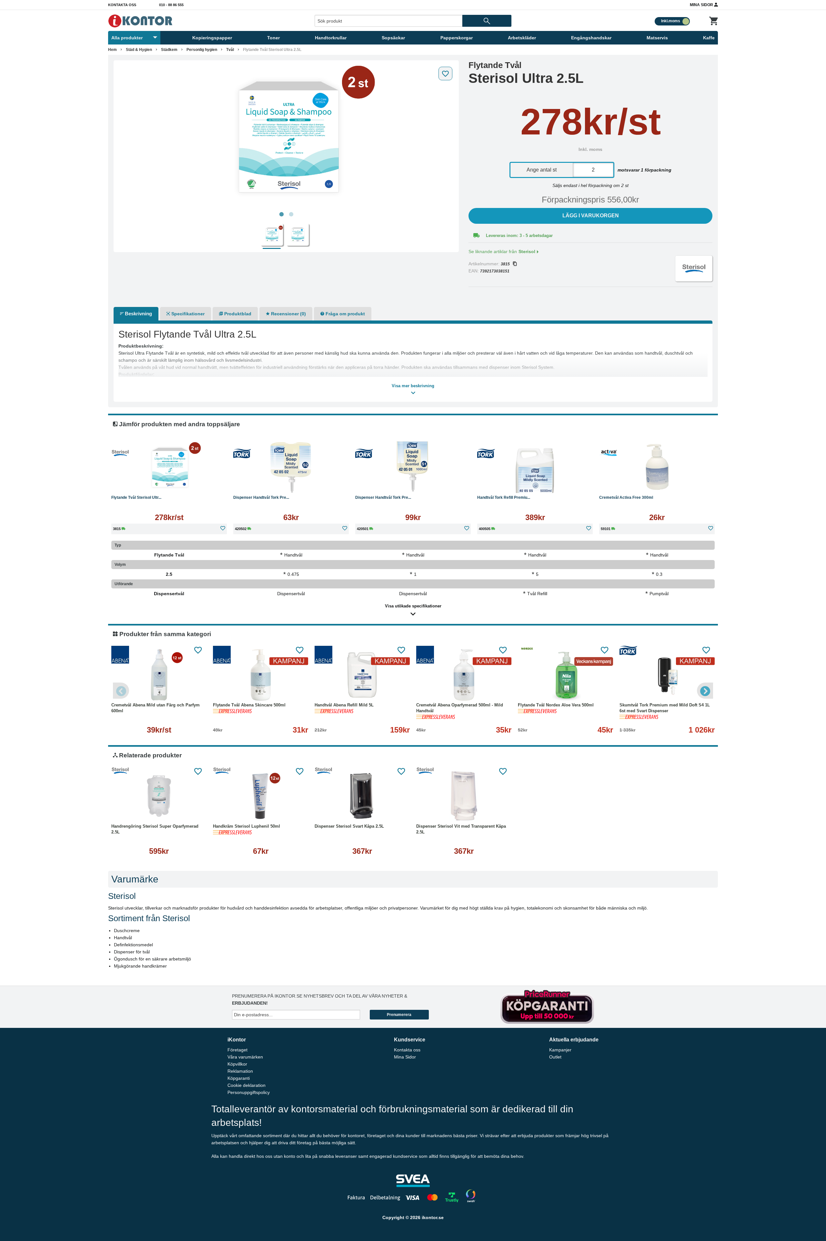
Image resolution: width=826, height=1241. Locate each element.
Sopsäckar (393, 37)
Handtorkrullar (331, 37)
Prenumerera (399, 1014)
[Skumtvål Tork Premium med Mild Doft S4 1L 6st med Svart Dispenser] (667, 675)
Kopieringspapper (212, 37)
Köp (260, 483)
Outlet (555, 1056)
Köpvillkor (237, 1064)
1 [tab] (281, 214)
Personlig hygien (201, 49)
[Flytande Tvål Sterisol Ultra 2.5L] (286, 136)
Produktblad (237, 313)
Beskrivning (138, 313)
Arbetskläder (522, 37)
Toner (273, 37)
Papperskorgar (456, 37)
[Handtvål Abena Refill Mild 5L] (362, 675)
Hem (112, 49)
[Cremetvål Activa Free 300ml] (657, 467)
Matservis (657, 37)
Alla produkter (127, 37)
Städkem (169, 49)
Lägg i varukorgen (590, 215)
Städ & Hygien (139, 49)
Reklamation (240, 1071)
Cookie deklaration (246, 1085)
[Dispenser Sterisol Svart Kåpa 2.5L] (362, 796)
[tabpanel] (286, 136)
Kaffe (709, 37)
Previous (121, 691)
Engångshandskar (591, 37)
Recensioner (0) (288, 313)
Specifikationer (187, 313)
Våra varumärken (245, 1056)
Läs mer (169, 483)
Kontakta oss (122, 5)
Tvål (230, 49)
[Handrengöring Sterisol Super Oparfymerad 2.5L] (158, 796)
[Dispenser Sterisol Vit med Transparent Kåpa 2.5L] (463, 796)
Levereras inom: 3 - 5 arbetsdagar (519, 235)
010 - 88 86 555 (171, 5)
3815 (505, 264)
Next (705, 691)
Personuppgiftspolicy (248, 1092)
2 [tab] (291, 214)
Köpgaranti (238, 1078)
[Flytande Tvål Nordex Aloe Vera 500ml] (565, 675)
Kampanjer (560, 1049)
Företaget (237, 1049)
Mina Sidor (702, 5)
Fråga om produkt (344, 313)
